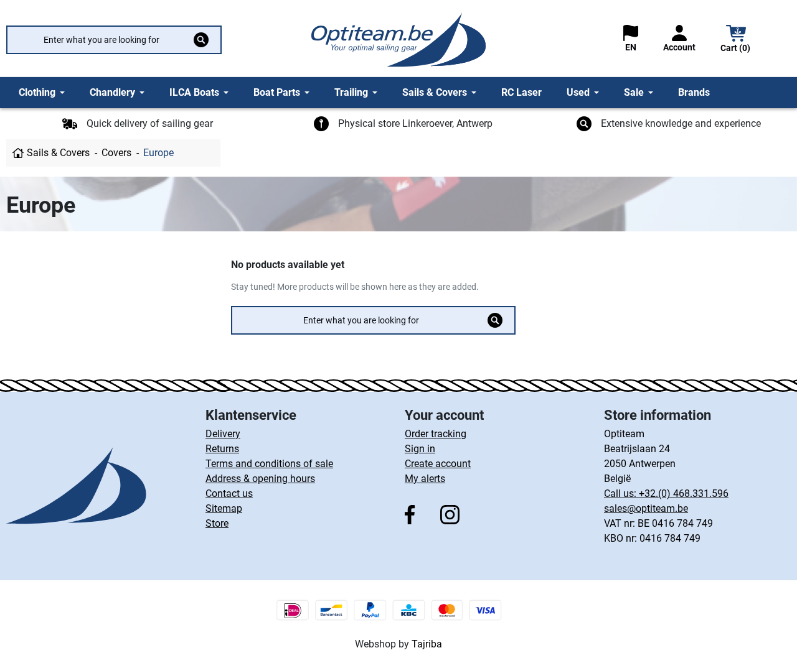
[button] (736, 40)
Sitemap (223, 508)
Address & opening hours (260, 478)
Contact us (229, 493)
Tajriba (427, 644)
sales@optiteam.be (646, 508)
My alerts (425, 478)
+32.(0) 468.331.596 (684, 493)
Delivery (222, 434)
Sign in (420, 449)
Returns (222, 449)
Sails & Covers (58, 153)
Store (217, 523)
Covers (116, 153)
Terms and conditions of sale (269, 464)
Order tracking (435, 434)
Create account (438, 464)
